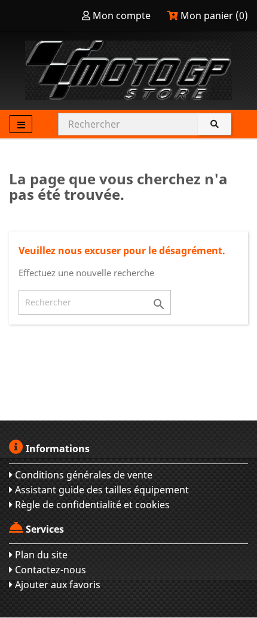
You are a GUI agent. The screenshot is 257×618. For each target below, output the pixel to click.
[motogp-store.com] (128, 70)
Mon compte (121, 15)
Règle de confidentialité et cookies (91, 505)
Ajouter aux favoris (56, 585)
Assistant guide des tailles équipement (101, 490)
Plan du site (40, 555)
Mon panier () (213, 15)
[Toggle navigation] (21, 124)
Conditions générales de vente (82, 475)
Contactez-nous (49, 570)
